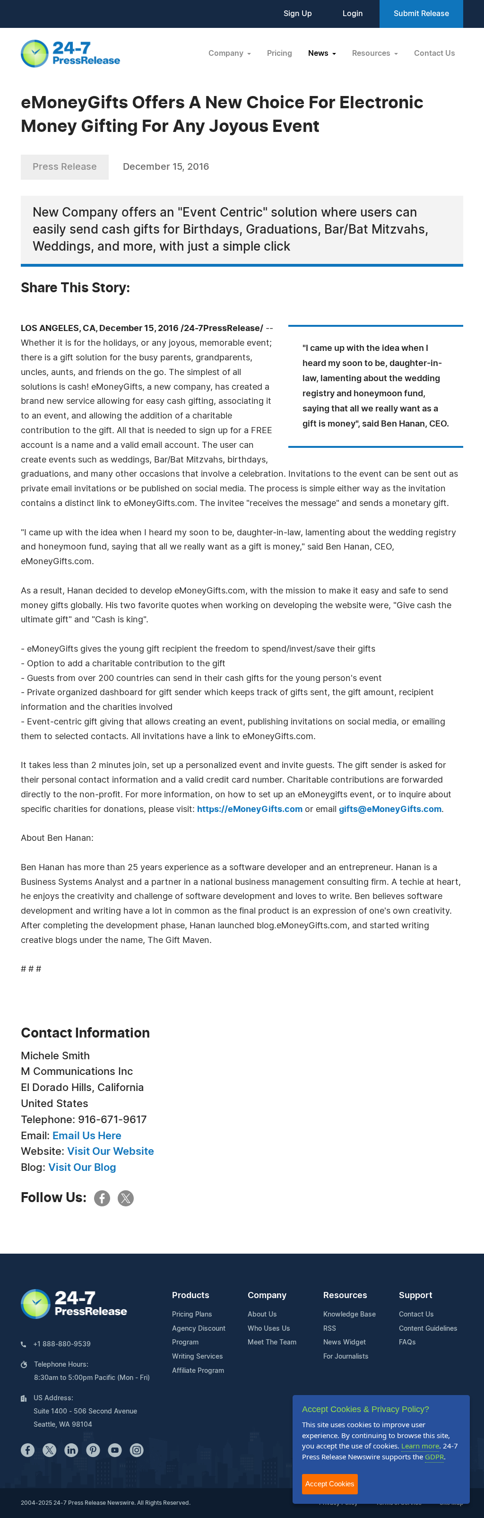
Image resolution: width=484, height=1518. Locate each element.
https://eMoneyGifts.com (249, 809)
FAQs (407, 1342)
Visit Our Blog (82, 1167)
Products (190, 1295)
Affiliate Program (198, 1371)
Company (267, 1295)
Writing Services (197, 1356)
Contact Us (434, 53)
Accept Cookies (329, 1484)
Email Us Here (86, 1136)
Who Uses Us (269, 1329)
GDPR (434, 1456)
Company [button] (226, 53)
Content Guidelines (428, 1329)
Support (415, 1295)
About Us (262, 1314)
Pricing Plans (192, 1314)
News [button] (319, 53)
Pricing (279, 53)
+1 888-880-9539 (62, 1344)
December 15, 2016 (166, 167)
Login (353, 13)
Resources (345, 1295)
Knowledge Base (349, 1314)
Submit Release (421, 13)
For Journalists (346, 1356)
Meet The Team (272, 1342)
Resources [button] (372, 53)
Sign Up (298, 13)
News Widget (344, 1342)
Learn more (420, 1445)
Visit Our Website (110, 1151)
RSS (329, 1329)
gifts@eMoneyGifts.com (390, 809)
